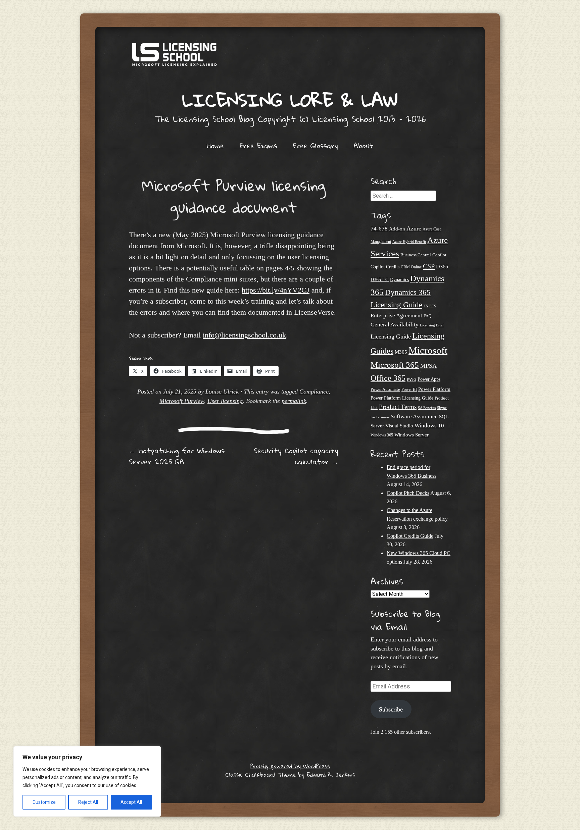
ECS (432, 306)
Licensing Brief (432, 325)
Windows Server (411, 434)
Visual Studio (399, 425)
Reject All (88, 802)
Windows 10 (429, 425)
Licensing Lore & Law (290, 99)
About (363, 145)
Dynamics (399, 279)
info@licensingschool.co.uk (244, 335)
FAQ (428, 316)
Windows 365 (382, 435)
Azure (413, 228)
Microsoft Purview (181, 401)
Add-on (397, 228)
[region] (87, 781)
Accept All (131, 802)
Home (215, 145)
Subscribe (391, 709)
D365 (442, 266)
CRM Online (411, 267)
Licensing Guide (391, 336)
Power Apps (429, 379)
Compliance (314, 391)
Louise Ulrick (222, 391)
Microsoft (427, 350)
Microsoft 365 (395, 364)
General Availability (395, 324)
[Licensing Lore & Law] (290, 58)
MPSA (428, 365)
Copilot (439, 255)
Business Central (415, 254)
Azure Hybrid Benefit (409, 242)
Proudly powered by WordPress (290, 766)
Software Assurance (414, 416)
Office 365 (388, 377)
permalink (294, 401)
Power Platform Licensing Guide (402, 398)
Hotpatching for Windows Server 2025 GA (177, 456)
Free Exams (258, 145)
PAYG (411, 379)
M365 (401, 352)
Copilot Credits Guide (410, 536)
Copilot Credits (385, 266)
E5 (426, 306)
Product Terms (398, 406)
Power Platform (434, 389)
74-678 (379, 228)
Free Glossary (315, 145)
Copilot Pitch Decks (408, 493)
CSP (429, 266)
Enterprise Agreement (396, 315)
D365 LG (380, 279)
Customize (44, 802)
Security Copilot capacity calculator (296, 456)
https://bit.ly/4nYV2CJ (275, 290)
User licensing (225, 401)
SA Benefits (427, 408)
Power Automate (385, 389)
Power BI (409, 389)
